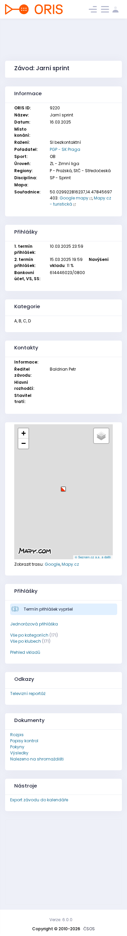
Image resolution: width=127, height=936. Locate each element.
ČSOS (89, 929)
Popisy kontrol (24, 741)
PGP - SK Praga (65, 149)
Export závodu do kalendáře (39, 800)
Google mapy (74, 198)
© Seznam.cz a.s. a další (93, 557)
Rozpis (17, 735)
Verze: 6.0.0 (60, 919)
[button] (63, 486)
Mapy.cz (70, 564)
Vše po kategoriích (29, 635)
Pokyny (17, 747)
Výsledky (19, 753)
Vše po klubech (25, 641)
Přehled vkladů (25, 652)
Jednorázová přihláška (34, 624)
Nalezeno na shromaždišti (37, 759)
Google (52, 564)
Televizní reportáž (27, 693)
